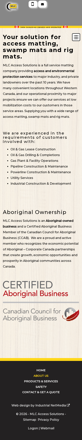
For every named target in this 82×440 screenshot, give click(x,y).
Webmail (47, 428)
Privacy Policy (48, 420)
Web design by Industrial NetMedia (38, 405)
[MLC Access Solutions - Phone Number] (33, 4)
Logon (33, 428)
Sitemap (29, 420)
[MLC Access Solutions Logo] (8, 3)
